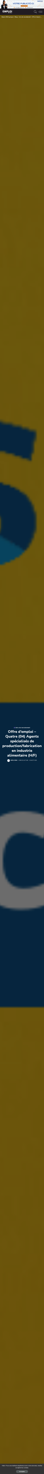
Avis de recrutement (22, 727)
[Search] (35, 12)
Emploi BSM (14, 760)
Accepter (22, 1471)
